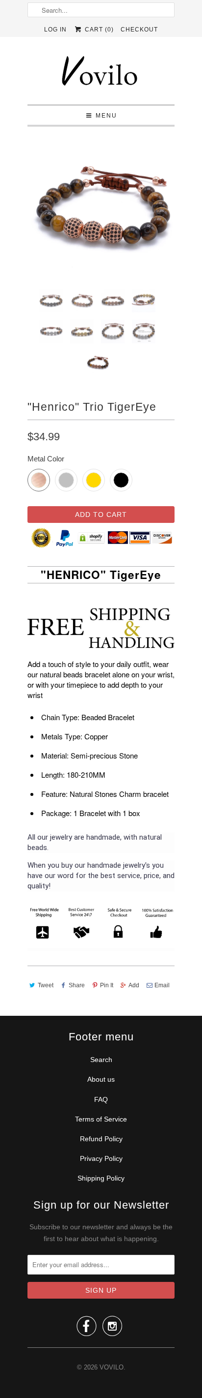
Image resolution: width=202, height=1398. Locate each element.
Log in (55, 29)
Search (101, 1060)
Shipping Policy (101, 1178)
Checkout (139, 29)
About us (101, 1079)
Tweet (45, 985)
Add (133, 985)
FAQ (101, 1099)
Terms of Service (101, 1119)
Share (77, 985)
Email (162, 985)
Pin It (106, 985)
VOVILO (112, 1367)
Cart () (98, 29)
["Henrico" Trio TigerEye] (101, 207)
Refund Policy (101, 1139)
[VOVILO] (101, 74)
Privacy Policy (101, 1158)
